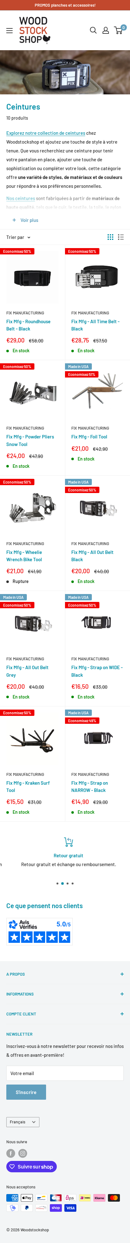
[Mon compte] (106, 30)
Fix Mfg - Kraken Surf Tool (28, 786)
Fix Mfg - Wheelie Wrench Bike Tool (24, 555)
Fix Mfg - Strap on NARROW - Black (89, 786)
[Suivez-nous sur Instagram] (22, 1153)
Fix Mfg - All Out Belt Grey (27, 670)
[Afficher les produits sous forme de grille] (110, 237)
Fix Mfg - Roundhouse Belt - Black (28, 324)
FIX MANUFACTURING (25, 312)
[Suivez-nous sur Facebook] (10, 1153)
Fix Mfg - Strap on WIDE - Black (97, 670)
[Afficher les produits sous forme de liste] (121, 237)
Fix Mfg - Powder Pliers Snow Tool (30, 440)
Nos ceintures (20, 198)
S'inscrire (26, 1092)
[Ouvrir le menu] (9, 30)
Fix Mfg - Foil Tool (89, 436)
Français (17, 1121)
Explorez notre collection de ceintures (45, 133)
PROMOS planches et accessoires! (65, 5)
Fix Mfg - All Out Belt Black (92, 555)
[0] (118, 30)
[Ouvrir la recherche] (93, 30)
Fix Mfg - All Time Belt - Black (95, 324)
